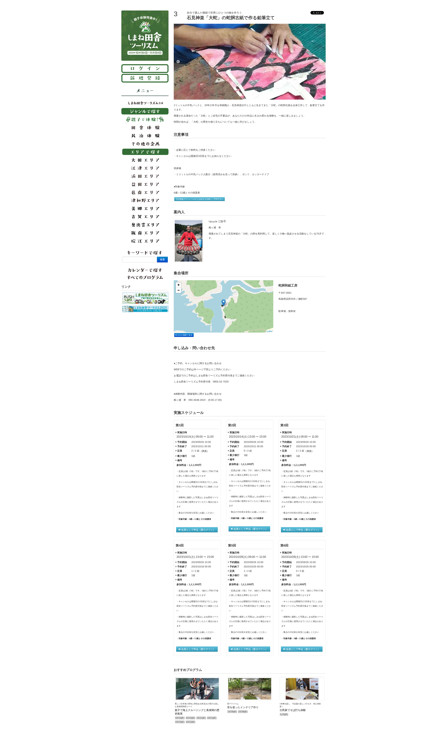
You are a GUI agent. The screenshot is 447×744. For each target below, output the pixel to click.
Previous (178, 62)
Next (321, 62)
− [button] (178, 290)
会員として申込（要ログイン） (198, 529)
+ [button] (178, 285)
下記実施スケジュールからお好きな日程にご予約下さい (199, 199)
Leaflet (269, 331)
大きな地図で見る (184, 335)
